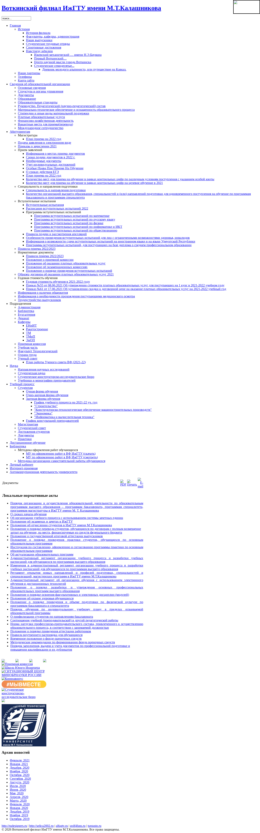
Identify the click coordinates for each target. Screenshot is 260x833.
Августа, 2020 (19, 782)
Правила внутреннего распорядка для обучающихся (46, 635)
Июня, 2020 (18, 789)
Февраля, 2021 (20, 760)
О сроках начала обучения (28, 514)
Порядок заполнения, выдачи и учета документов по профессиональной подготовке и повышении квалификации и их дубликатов (70, 647)
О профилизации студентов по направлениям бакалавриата (51, 616)
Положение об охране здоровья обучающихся (42, 598)
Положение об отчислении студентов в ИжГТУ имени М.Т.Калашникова (61, 525)
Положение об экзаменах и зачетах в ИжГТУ (41, 521)
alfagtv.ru (62, 826)
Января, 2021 (19, 764)
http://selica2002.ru (41, 826)
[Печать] (132, 484)
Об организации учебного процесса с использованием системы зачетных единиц (66, 518)
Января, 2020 (19, 808)
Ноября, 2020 (19, 771)
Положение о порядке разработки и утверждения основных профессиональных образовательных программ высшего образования (76, 589)
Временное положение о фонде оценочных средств (46, 638)
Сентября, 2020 (20, 778)
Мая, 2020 (17, 793)
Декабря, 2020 (19, 767)
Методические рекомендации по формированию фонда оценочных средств (62, 642)
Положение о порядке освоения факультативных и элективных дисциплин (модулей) (69, 594)
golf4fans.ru (78, 826)
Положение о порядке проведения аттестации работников (50, 631)
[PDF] (123, 484)
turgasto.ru (94, 826)
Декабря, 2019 (19, 811)
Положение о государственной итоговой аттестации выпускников (56, 536)
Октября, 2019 (19, 819)
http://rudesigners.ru (14, 826)
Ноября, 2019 (19, 815)
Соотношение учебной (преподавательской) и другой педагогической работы (64, 620)
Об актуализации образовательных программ (41, 554)
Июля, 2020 (18, 786)
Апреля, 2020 (19, 797)
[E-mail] (140, 486)
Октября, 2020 (19, 775)
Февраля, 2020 (20, 804)
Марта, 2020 (18, 800)
